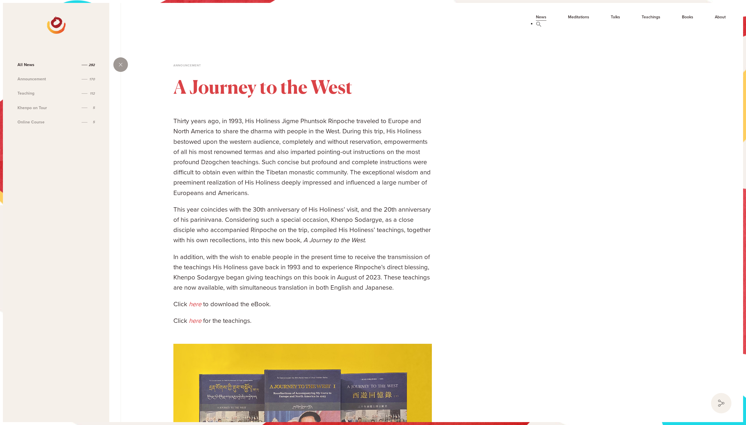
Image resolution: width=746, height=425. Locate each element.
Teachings (651, 17)
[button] (539, 24)
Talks (615, 17)
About (720, 17)
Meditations (578, 17)
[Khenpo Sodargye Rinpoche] (26, 20)
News (541, 17)
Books (687, 17)
